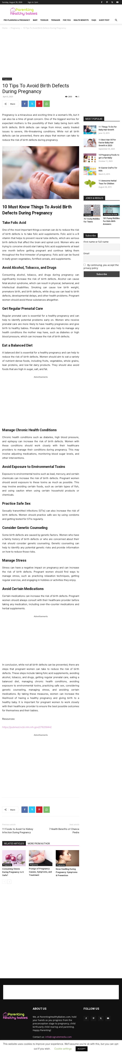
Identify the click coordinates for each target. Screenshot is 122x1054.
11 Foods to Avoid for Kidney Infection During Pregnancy (17, 831)
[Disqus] (40, 931)
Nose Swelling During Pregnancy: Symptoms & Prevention (66, 872)
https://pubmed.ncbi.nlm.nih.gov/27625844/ (27, 727)
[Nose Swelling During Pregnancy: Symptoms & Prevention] (67, 858)
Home (5, 28)
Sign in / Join (33, 2)
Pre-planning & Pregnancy (17, 20)
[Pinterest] (107, 2)
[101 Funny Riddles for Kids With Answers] (111, 210)
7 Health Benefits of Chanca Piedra (64, 831)
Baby (35, 20)
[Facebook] (101, 2)
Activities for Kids (110, 214)
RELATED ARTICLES (14, 843)
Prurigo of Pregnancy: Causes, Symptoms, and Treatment (40, 871)
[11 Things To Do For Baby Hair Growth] (90, 129)
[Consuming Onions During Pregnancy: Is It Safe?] (14, 858)
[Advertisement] (82, 11)
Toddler (44, 20)
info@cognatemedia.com (58, 1036)
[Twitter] (112, 2)
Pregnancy (15, 28)
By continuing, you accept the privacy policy (101, 267)
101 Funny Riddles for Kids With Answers (111, 221)
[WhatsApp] (46, 104)
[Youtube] (117, 2)
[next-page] (9, 882)
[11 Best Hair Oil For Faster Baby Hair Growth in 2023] (90, 142)
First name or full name (96, 241)
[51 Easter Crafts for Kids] (90, 170)
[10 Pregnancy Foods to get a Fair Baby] (90, 158)
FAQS (94, 20)
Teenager (55, 20)
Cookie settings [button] (63, 1048)
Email (86, 253)
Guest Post (104, 20)
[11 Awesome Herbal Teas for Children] (90, 183)
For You (67, 20)
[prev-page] (4, 882)
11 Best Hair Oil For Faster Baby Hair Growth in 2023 (107, 143)
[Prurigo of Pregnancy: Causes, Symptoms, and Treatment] (40, 858)
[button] (116, 20)
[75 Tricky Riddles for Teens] (92, 210)
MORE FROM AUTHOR (39, 843)
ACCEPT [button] (82, 1048)
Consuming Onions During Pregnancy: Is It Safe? (13, 872)
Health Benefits (81, 20)
